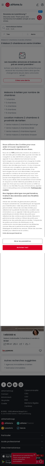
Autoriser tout (22, 247)
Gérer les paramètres (22, 241)
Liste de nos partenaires (12, 233)
